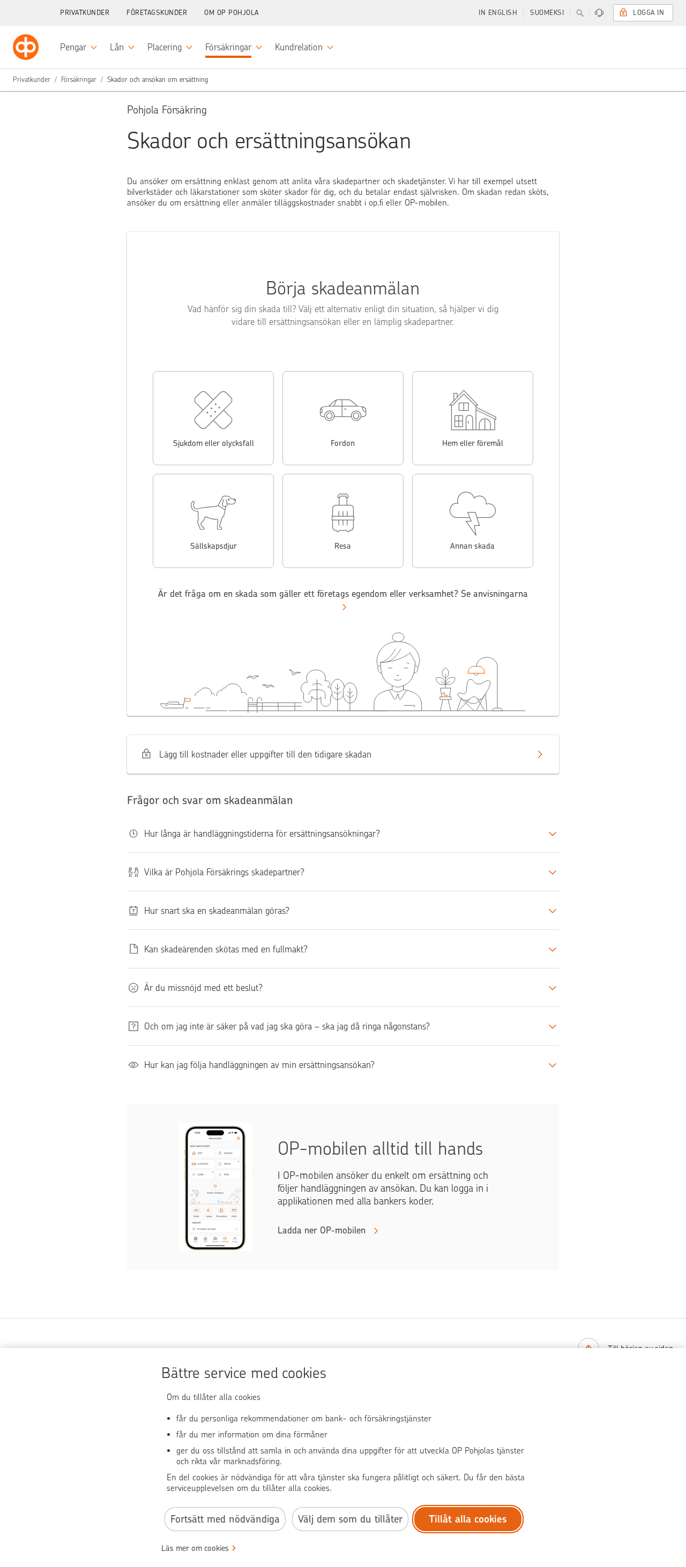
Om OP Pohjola (231, 13)
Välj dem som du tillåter (350, 1519)
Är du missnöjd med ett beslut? (203, 987)
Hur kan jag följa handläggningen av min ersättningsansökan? (259, 1064)
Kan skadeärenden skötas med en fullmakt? (226, 949)
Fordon (343, 443)
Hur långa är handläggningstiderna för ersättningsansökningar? (262, 833)
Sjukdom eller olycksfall (213, 443)
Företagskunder (156, 13)
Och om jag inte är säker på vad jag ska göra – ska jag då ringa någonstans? (287, 1026)
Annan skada (472, 546)
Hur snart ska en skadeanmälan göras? (216, 910)
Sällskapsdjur (213, 546)
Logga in (648, 13)
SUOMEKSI (547, 13)
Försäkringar (78, 79)
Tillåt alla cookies (468, 1519)
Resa (342, 546)
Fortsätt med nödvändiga (225, 1519)
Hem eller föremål (472, 443)
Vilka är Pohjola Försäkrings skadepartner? (224, 872)
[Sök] (580, 13)
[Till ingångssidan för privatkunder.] (26, 47)
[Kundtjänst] (599, 13)
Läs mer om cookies (195, 1548)
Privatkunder (84, 13)
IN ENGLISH (498, 13)
